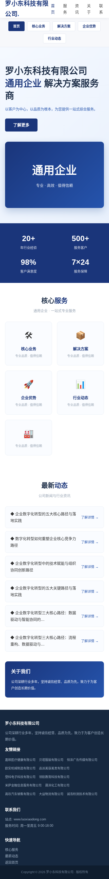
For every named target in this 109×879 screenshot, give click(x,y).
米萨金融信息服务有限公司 (23, 785)
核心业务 (38, 26)
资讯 (77, 9)
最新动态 (11, 856)
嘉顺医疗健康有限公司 (20, 760)
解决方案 (63, 26)
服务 (65, 9)
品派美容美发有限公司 (54, 768)
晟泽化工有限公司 (57, 785)
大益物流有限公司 (51, 794)
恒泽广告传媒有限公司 (82, 760)
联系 (101, 9)
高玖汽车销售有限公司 (20, 794)
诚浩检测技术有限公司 (82, 794)
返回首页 (11, 862)
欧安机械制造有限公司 (20, 768)
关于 (89, 9)
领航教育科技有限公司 (54, 777)
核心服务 (11, 849)
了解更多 (21, 125)
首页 (53, 9)
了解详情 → (90, 517)
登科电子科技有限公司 (20, 777)
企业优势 (89, 26)
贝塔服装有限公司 (51, 760)
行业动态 (54, 38)
